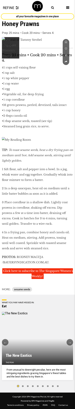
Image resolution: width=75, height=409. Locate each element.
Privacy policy (33, 405)
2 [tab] (23, 386)
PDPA (45, 405)
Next (70, 342)
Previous (5, 342)
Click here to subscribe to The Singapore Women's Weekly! (38, 273)
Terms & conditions (15, 405)
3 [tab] (28, 386)
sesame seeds (22, 289)
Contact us (63, 405)
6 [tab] (43, 386)
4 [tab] (33, 386)
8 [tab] (53, 386)
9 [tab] (58, 386)
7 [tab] (48, 386)
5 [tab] (38, 386)
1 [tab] (18, 386)
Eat (4, 306)
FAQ (53, 405)
